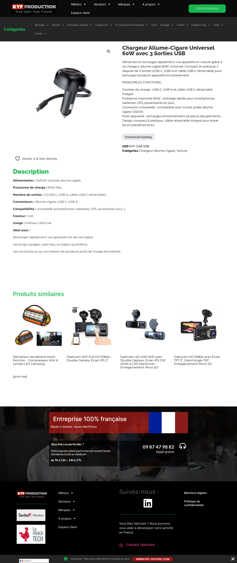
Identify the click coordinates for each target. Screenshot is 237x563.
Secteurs (100, 4)
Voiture (38, 33)
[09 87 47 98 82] (182, 445)
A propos (148, 4)
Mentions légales (195, 493)
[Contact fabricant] (121, 545)
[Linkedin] (148, 503)
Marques (124, 4)
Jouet (154, 25)
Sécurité (56, 25)
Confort (180, 25)
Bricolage (40, 25)
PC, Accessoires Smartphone (129, 25)
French (27, 560)
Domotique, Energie (77, 25)
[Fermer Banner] (233, 559)
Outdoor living (199, 25)
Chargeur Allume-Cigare (157, 150)
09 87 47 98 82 (158, 447)
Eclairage (165, 25)
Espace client (80, 13)
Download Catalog (138, 137)
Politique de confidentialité (194, 503)
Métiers (76, 4)
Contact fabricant (140, 544)
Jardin (216, 25)
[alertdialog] (118, 559)
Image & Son (101, 25)
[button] (108, 51)
